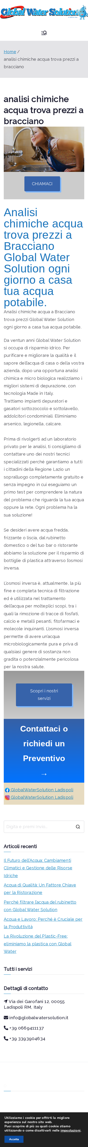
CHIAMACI (42, 183)
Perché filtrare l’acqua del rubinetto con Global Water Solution (40, 906)
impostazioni (70, 1130)
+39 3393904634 (27, 1038)
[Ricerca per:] (44, 827)
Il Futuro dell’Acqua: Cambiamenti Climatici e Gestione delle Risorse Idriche (38, 868)
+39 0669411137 (26, 1027)
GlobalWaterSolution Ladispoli (41, 789)
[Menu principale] (44, 33)
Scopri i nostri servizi (44, 694)
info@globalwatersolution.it (38, 1017)
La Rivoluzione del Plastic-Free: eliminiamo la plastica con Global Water (37, 944)
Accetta (14, 1139)
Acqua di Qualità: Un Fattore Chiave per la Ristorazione (40, 889)
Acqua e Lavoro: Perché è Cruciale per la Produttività (43, 923)
